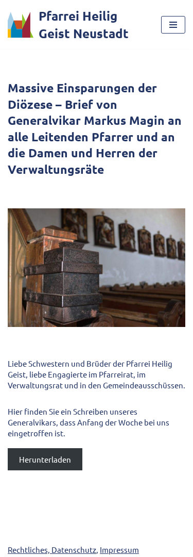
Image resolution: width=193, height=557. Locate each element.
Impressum (119, 549)
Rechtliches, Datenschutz (52, 549)
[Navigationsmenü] (173, 25)
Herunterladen (45, 459)
